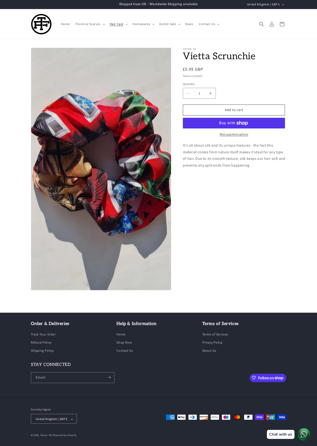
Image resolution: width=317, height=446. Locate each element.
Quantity (188, 84)
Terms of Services (215, 334)
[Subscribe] (109, 377)
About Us (209, 351)
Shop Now (124, 342)
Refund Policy (41, 342)
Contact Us (124, 351)
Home (120, 334)
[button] (90, 24)
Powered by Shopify (65, 435)
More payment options (234, 134)
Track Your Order (43, 334)
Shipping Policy (42, 351)
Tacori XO (46, 435)
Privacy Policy (212, 342)
